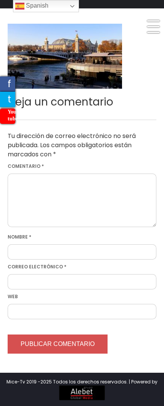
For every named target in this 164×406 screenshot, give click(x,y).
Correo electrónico (37, 266)
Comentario (26, 166)
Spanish (36, 5)
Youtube (11, 115)
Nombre (19, 237)
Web (13, 296)
